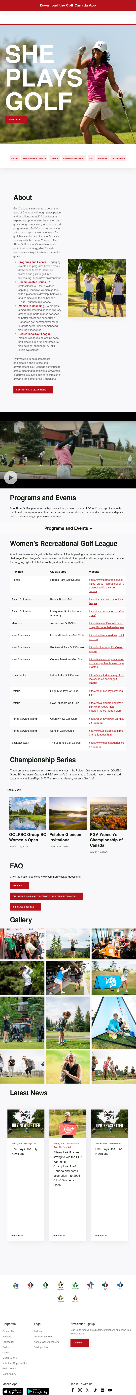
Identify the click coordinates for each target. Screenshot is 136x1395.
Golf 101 (17, 885)
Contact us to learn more (31, 389)
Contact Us (8, 1331)
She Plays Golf (30, 1143)
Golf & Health (9, 1368)
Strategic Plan (41, 1347)
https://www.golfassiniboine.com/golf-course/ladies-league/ (106, 625)
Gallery (102, 158)
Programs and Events (34, 158)
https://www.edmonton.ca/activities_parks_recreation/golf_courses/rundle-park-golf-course (106, 585)
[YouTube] (110, 1390)
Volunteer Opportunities (14, 1363)
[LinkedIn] (102, 1390)
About (14, 158)
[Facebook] (72, 1390)
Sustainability (9, 1373)
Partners (6, 1347)
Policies (38, 1331)
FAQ (91, 158)
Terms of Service (43, 1336)
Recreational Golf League (34, 334)
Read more (17, 1235)
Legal (37, 1323)
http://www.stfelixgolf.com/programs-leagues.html (106, 732)
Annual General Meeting (47, 1341)
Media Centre (9, 1357)
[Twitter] (87, 1390)
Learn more (14, 790)
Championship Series (73, 158)
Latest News (118, 158)
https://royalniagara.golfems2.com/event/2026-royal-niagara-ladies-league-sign (106, 706)
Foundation (8, 1341)
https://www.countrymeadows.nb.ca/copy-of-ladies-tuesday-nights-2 (106, 663)
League (54, 158)
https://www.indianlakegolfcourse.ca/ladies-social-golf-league (106, 679)
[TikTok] (95, 1390)
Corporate (9, 1323)
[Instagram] (80, 1390)
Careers (6, 1352)
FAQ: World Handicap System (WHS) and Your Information (44, 896)
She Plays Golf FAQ (23, 907)
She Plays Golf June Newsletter (108, 1151)
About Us (7, 1336)
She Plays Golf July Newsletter (24, 1151)
